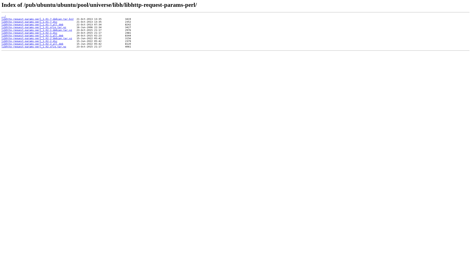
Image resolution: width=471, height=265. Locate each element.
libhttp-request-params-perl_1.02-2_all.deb (32, 44)
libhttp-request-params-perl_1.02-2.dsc (29, 41)
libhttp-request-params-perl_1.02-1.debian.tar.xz (36, 30)
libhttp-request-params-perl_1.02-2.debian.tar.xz (36, 38)
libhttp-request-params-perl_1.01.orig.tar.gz (33, 27)
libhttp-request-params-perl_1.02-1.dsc (29, 32)
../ (3, 16)
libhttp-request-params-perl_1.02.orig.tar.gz (33, 46)
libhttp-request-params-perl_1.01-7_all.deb (32, 24)
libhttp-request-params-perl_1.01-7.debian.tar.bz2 (37, 19)
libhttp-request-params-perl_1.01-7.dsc (29, 21)
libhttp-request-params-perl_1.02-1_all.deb (32, 35)
